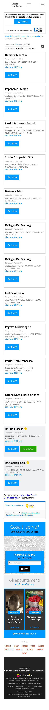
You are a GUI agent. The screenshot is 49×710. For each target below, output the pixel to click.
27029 (24, 198)
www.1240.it (28, 30)
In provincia (20, 48)
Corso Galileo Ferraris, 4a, (16, 436)
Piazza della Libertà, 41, (15, 470)
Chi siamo (10, 686)
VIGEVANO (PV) (34, 198)
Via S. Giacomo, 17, (13, 198)
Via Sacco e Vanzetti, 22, (15, 232)
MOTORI (25, 646)
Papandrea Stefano (16, 89)
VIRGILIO (15, 678)
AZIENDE (40, 649)
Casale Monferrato (17, 5)
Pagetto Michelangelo (18, 327)
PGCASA (12, 680)
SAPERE (41, 646)
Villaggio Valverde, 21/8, (15, 130)
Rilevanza (18, 45)
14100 (30, 436)
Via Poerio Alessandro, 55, (16, 266)
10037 (29, 334)
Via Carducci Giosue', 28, (16, 402)
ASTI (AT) (37, 436)
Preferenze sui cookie (22, 688)
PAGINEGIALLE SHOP (36, 678)
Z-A (29, 45)
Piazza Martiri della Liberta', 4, (18, 164)
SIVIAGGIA (11, 683)
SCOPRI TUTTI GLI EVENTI (24, 634)
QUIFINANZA (20, 683)
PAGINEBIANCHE (21, 680)
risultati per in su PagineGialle (22, 514)
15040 (28, 130)
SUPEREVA (37, 683)
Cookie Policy (37, 686)
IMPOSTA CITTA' (24, 671)
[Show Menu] (42, 5)
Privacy (28, 686)
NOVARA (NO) (11, 167)
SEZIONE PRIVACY (38, 671)
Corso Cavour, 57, (13, 62)
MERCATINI (14, 613)
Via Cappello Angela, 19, (15, 334)
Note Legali (19, 686)
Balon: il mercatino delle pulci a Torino (14, 619)
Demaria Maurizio (16, 55)
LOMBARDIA (10, 200)
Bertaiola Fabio (14, 191)
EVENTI (24, 653)
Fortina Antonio (14, 293)
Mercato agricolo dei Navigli (35, 618)
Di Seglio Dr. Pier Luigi (18, 225)
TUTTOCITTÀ (32, 680)
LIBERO (8, 678)
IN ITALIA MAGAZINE (11, 671)
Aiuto (32, 688)
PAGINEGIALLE (23, 678)
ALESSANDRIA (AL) (13, 370)
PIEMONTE (9, 64)
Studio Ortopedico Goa (19, 157)
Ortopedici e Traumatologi (14, 59)
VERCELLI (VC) (37, 96)
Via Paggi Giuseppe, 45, (15, 96)
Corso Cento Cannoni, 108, (16, 368)
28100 (34, 164)
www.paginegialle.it (32, 506)
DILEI (38, 680)
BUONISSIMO (29, 683)
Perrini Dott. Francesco (19, 361)
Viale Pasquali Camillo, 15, (16, 300)
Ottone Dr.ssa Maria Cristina (22, 395)
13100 (28, 96)
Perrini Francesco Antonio (20, 123)
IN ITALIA (30, 649)
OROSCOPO (9, 649)
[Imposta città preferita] (7, 5)
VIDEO (33, 646)
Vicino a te (31, 48)
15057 (29, 402)
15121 (31, 368)
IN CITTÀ (19, 649)
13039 (23, 62)
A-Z (25, 45)
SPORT (16, 646)
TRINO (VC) (31, 62)
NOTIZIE (8, 646)
